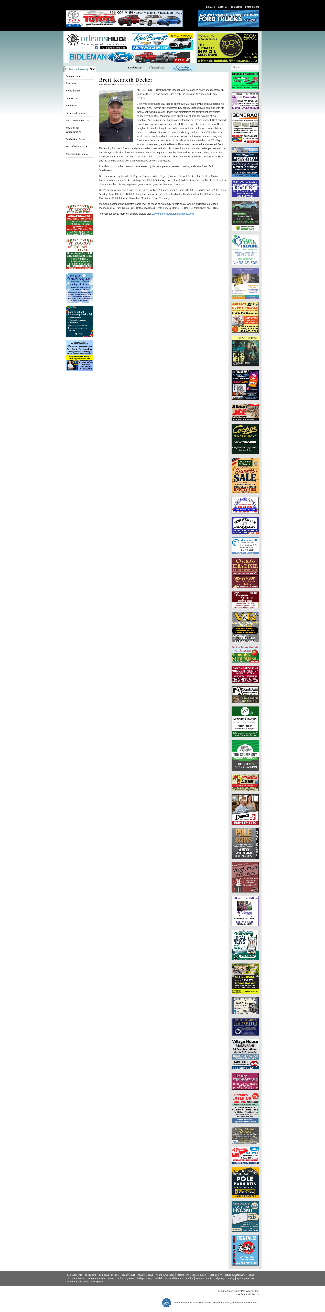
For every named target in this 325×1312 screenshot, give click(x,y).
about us (223, 6)
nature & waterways (235, 1274)
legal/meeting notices (77, 153)
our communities (96, 1278)
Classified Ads (156, 67)
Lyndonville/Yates (174, 1278)
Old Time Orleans (75, 1278)
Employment (135, 67)
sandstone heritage (77, 1281)
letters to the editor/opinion (73, 129)
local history (215, 1274)
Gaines (130, 1278)
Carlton (120, 1278)
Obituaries (71, 105)
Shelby (231, 1278)
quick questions (245, 1278)
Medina (189, 1278)
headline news (73, 75)
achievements (74, 1274)
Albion (111, 1278)
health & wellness (75, 139)
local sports (72, 83)
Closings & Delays (75, 112)
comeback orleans (109, 1274)
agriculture (90, 1274)
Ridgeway (220, 1278)
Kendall (158, 1278)
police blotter (73, 90)
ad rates (210, 6)
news (251, 1274)
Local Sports (97, 1281)
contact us (236, 6)
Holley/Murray (144, 1278)
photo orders (252, 6)
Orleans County (204, 1278)
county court (72, 98)
